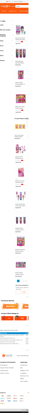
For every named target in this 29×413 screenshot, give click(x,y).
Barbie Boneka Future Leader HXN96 (7, 341)
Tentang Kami (23, 365)
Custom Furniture (4, 373)
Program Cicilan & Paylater (7, 367)
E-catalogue (23, 373)
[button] (12, 25)
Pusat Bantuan (4, 365)
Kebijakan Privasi (24, 370)
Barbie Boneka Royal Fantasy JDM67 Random (9, 343)
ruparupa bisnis (4, 370)
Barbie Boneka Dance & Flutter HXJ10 (7, 338)
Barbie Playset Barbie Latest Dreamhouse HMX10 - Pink (11, 339)
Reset (11, 20)
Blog (21, 367)
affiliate (22, 378)
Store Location (24, 381)
